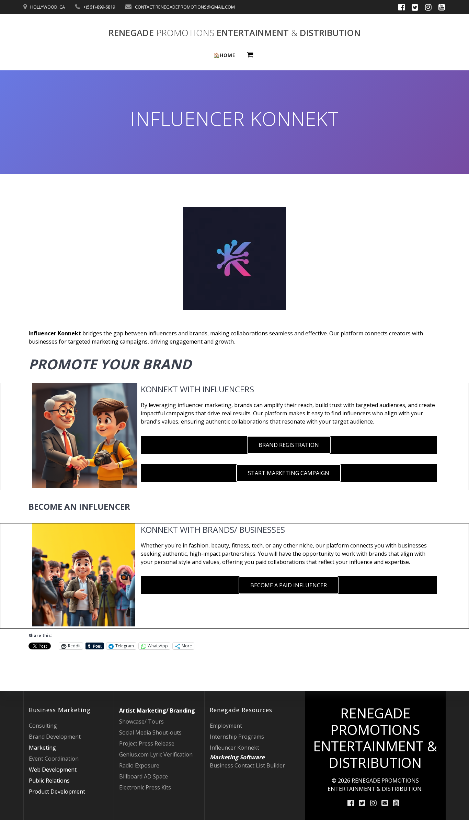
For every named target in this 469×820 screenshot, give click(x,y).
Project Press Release (146, 743)
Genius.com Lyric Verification (156, 754)
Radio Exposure (139, 765)
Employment (226, 725)
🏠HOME (225, 55)
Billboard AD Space (143, 776)
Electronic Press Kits (145, 787)
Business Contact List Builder (247, 765)
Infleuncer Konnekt (234, 747)
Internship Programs (237, 736)
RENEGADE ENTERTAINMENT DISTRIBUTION (234, 32)
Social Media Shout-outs (150, 732)
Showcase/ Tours (141, 721)
